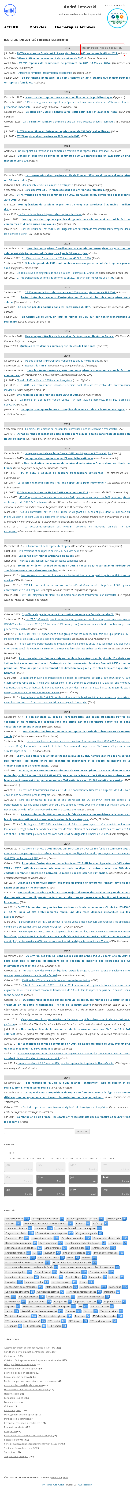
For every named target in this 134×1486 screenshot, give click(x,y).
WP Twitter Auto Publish (53, 1484)
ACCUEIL (11, 27)
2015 (85, 1158)
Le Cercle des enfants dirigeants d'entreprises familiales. (50, 214)
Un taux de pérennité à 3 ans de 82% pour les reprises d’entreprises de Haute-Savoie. (66, 1063)
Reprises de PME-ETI (37, 365)
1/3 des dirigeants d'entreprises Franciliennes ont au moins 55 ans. (62, 360)
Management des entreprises (20, 1414)
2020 (51, 1158)
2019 (58, 1158)
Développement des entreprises (21, 1368)
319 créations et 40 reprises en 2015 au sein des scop (49, 551)
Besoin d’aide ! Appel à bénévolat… (102, 47)
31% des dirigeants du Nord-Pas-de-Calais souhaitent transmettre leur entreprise (69, 594)
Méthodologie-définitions (17, 1418)
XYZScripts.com (85, 1484)
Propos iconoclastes (15, 1427)
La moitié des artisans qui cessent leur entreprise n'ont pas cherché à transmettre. (71, 429)
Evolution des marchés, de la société (23, 1385)
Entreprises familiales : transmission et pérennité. (45, 72)
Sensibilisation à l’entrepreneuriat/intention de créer (32, 1443)
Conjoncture (10, 1356)
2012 (104, 1158)
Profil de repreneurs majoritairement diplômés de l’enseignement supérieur (65, 1107)
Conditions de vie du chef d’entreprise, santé (28, 1351)
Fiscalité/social (12, 1393)
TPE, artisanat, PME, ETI (16, 1456)
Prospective (10, 1431)
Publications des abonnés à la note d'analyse (28, 1435)
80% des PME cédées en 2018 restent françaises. (44, 380)
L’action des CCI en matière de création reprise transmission (56, 980)
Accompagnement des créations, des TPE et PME (29, 1347)
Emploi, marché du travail (17, 1376)
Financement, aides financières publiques (26, 1389)
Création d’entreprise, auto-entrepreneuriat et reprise (32, 1360)
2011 (11, 1153)
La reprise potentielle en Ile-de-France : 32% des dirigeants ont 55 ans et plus (68, 453)
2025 (18, 1158)
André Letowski (80, 7)
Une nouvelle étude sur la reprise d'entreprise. (47, 185)
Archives (87, 27)
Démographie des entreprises (20, 1364)
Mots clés (37, 27)
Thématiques (66, 27)
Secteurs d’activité (13, 1439)
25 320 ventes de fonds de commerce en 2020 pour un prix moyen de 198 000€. (70, 292)
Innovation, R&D (12, 1410)
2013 (98, 1158)
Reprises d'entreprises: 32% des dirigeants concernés (48, 560)
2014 (91, 1158)
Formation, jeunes (13, 1397)
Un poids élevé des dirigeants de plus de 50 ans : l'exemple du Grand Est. (57, 272)
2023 (31, 1158)
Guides (8, 1406)
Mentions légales (59, 1477)
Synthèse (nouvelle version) (19, 1448)
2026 (12, 1158)
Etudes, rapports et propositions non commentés (30, 1381)
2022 (38, 1158)
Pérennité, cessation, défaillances (22, 1422)
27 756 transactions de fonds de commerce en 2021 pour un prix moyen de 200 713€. (65, 277)
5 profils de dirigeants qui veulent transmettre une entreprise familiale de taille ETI (68, 614)
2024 (25, 1158)
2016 (78, 1158)
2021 (45, 1158)
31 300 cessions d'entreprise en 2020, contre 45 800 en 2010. (56, 258)
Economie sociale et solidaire (19, 1372)
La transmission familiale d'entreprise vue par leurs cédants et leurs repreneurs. (69, 121)
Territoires (9, 1452)
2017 (71, 1158)
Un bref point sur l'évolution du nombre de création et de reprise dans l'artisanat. (63, 150)
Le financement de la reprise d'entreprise (48, 546)
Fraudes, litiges (12, 1402)
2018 (65, 1158)
